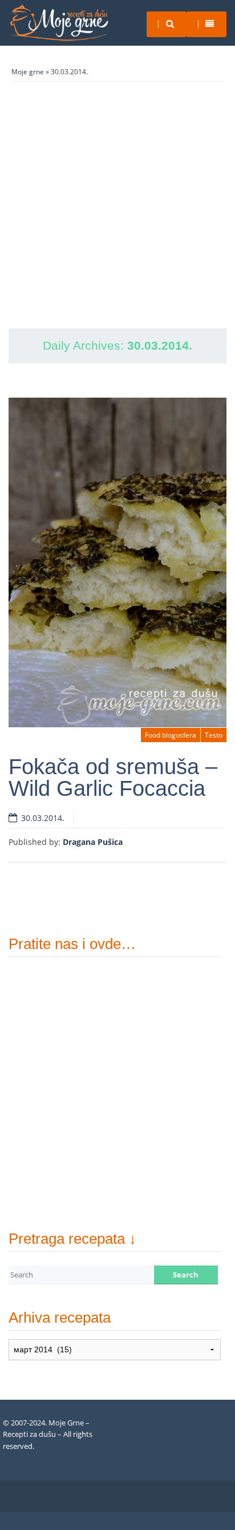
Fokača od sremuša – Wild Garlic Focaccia (113, 777)
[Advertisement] (117, 205)
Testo (213, 735)
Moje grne (27, 72)
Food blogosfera (170, 735)
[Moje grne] (59, 23)
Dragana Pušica (93, 841)
